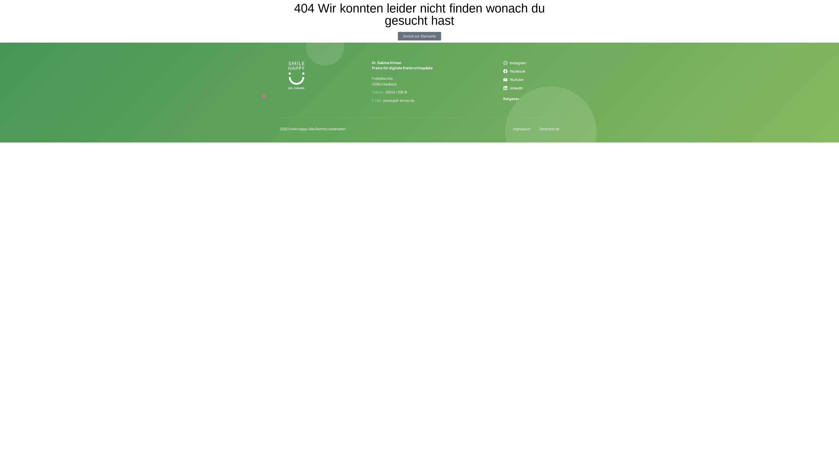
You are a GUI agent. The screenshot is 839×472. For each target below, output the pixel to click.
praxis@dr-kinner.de (398, 100)
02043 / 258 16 (396, 92)
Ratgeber (511, 98)
